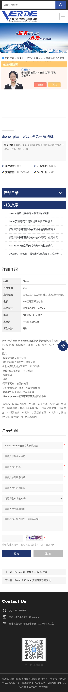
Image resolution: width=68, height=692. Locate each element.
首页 (19, 58)
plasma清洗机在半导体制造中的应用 (29, 213)
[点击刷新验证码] (34, 537)
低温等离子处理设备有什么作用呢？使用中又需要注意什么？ (36, 237)
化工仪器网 (39, 682)
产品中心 (29, 58)
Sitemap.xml (54, 682)
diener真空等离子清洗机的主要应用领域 (30, 221)
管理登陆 (44, 686)
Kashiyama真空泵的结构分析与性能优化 (31, 245)
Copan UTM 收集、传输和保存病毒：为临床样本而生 (36, 253)
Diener (39, 58)
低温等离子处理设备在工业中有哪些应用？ (32, 229)
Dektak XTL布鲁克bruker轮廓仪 (31, 572)
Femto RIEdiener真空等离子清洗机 (33, 580)
